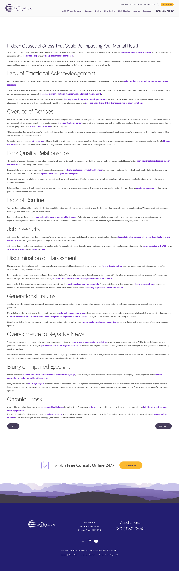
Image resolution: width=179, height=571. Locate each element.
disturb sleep (31, 56)
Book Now (131, 465)
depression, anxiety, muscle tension (135, 52)
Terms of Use (73, 555)
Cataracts (88, 11)
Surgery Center (136, 4)
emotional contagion (145, 188)
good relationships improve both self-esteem (83, 170)
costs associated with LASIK (155, 246)
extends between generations (72, 313)
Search (158, 4)
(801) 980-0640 (164, 10)
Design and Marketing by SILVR (108, 555)
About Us (136, 11)
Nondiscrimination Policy (98, 550)
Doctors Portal (149, 4)
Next (13, 426)
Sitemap (63, 555)
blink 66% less (38, 141)
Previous (163, 426)
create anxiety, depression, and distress (89, 342)
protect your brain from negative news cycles (61, 345)
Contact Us (147, 11)
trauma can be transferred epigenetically (100, 322)
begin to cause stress (144, 284)
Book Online (167, 4)
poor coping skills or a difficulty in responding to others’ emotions (114, 103)
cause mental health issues (52, 407)
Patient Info (124, 4)
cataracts (93, 407)
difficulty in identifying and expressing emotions (84, 99)
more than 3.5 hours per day (70, 123)
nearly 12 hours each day (40, 126)
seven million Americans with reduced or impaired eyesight (49, 374)
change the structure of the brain (58, 56)
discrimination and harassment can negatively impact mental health (82, 278)
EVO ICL (35, 249)
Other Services (109, 11)
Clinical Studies (124, 11)
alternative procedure (17, 249)
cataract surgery (54, 414)
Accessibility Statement (88, 555)
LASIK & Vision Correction (72, 11)
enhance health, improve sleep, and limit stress (55, 217)
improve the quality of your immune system (59, 173)
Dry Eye (98, 11)
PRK (43, 249)
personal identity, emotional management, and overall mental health (70, 94)
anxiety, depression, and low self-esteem (105, 287)
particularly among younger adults (83, 284)
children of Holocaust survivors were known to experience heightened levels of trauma (48, 316)
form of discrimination (112, 266)
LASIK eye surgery (36, 383)
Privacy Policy (113, 550)
